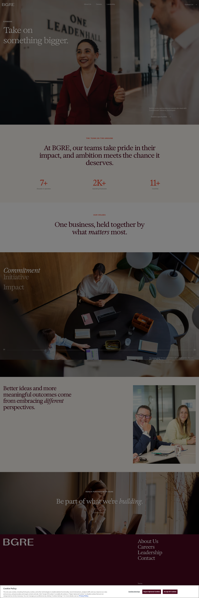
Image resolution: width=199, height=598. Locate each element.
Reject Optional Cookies (151, 592)
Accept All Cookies (170, 592)
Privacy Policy (83, 596)
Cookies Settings (134, 592)
